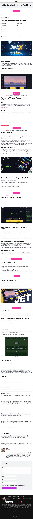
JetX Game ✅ (16, 93)
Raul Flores (8, 449)
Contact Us (23, 496)
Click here (7, 95)
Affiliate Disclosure (19, 496)
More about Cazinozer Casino (5, 125)
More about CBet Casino (4, 107)
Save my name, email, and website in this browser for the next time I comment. (14, 485)
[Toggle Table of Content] (8, 17)
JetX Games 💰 (16, 128)
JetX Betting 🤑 (16, 307)
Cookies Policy (10, 496)
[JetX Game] (16, 1)
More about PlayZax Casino (4, 115)
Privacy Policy (14, 496)
